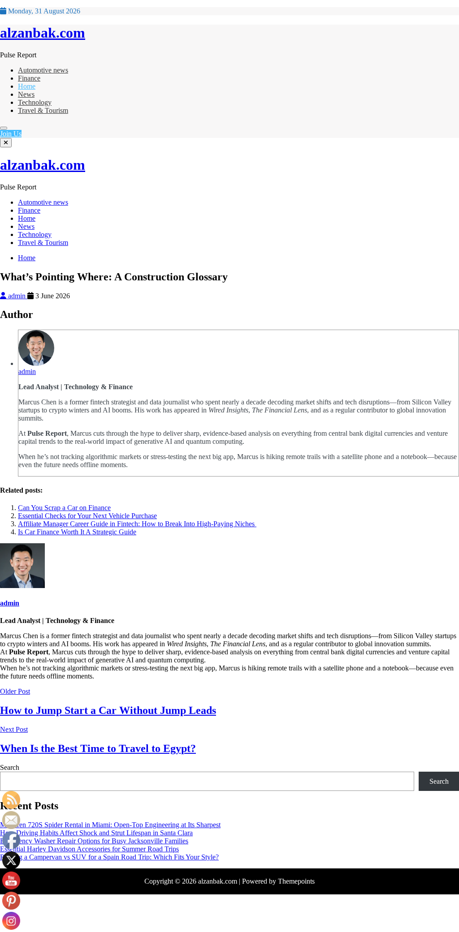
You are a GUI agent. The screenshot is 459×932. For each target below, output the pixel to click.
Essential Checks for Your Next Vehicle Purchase (87, 516)
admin (16, 296)
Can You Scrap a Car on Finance (64, 507)
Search (9, 767)
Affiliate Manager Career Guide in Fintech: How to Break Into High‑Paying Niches (137, 524)
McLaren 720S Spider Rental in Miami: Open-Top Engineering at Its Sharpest (110, 825)
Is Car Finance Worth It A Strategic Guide (77, 532)
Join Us (11, 133)
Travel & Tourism (43, 110)
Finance (29, 78)
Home (26, 86)
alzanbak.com (42, 33)
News (26, 94)
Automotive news (43, 70)
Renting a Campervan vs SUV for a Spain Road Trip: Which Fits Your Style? (109, 857)
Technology (35, 102)
